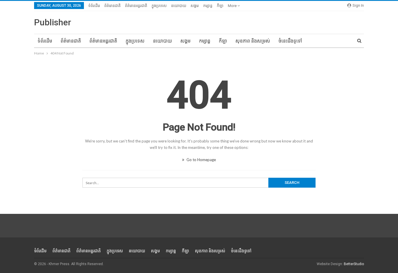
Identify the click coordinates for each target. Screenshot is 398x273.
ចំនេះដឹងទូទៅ (290, 41)
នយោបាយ (178, 5)
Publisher (52, 22)
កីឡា (220, 5)
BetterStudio (354, 264)
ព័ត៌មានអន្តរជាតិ (136, 5)
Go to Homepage (201, 159)
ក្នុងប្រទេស (159, 5)
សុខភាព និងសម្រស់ (252, 41)
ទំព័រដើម (94, 5)
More (232, 5)
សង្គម (195, 5)
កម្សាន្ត (207, 5)
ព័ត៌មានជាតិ (112, 5)
